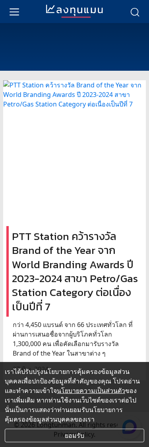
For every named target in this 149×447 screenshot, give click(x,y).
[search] (135, 11)
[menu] (14, 11)
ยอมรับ (74, 435)
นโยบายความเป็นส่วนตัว (91, 390)
